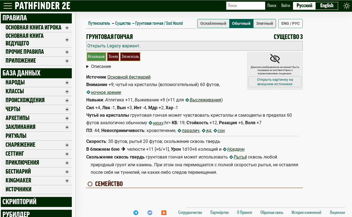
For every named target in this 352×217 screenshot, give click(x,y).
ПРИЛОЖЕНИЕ (21, 61)
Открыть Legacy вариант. (114, 45)
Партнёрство (219, 212)
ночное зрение (106, 92)
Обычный (241, 23)
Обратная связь (271, 212)
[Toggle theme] (346, 6)
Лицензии (337, 212)
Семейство (109, 184)
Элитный (264, 23)
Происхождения (25, 100)
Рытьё (240, 157)
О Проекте (244, 212)
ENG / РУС (290, 23)
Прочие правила (25, 52)
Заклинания (21, 127)
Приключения (22, 163)
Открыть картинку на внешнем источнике (275, 81)
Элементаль (130, 56)
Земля (113, 56)
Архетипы (17, 118)
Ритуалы (16, 136)
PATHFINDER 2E (42, 6)
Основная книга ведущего (25, 40)
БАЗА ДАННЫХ (21, 73)
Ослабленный (213, 23)
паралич (191, 130)
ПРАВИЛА (15, 18)
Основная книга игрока (33, 28)
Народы (15, 82)
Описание (101, 66)
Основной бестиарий (129, 77)
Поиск (271, 5)
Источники (18, 189)
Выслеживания (205, 100)
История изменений (306, 212)
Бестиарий (18, 172)
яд (208, 130)
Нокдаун (236, 149)
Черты (13, 109)
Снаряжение (20, 145)
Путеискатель (99, 23)
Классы (15, 91)
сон (221, 130)
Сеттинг (15, 154)
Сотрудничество (190, 212)
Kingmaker (18, 180)
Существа (123, 23)
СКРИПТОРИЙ (19, 202)
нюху (158, 123)
